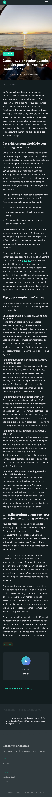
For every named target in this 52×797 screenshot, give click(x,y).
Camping (8, 54)
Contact (6, 781)
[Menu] (46, 2)
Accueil (5, 85)
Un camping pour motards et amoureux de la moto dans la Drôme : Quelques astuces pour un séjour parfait (25, 721)
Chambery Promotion (16, 745)
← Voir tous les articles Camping (17, 688)
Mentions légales (9, 777)
